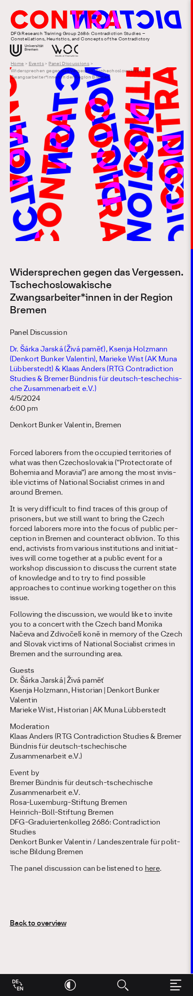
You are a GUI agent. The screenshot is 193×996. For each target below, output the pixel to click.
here (152, 868)
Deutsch (18, 981)
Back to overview (38, 923)
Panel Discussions (68, 64)
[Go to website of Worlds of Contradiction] (65, 50)
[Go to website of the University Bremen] (27, 50)
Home (17, 64)
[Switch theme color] (70, 985)
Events (36, 64)
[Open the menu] (176, 985)
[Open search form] (123, 985)
